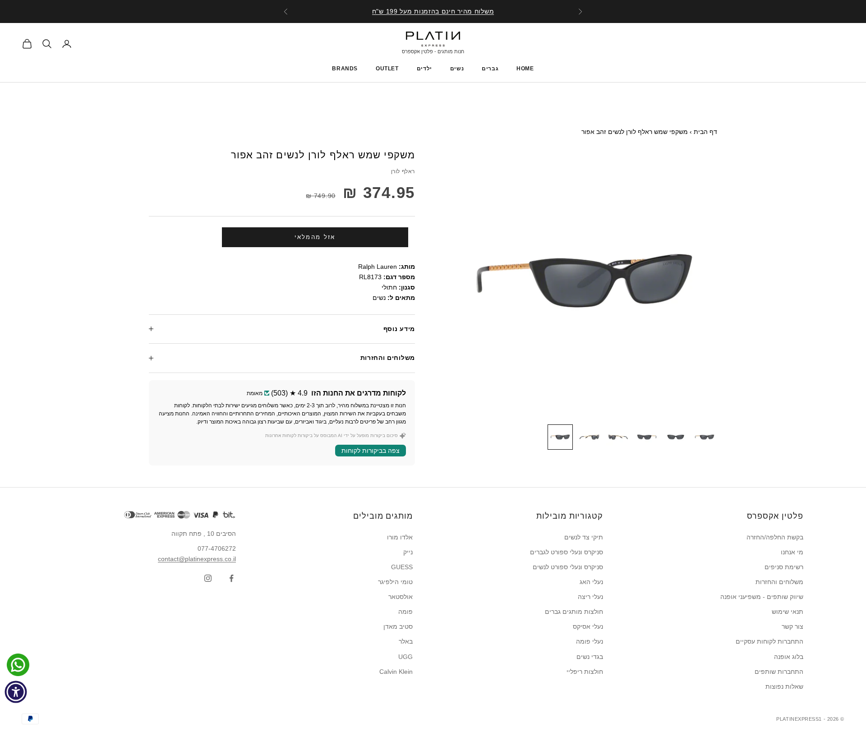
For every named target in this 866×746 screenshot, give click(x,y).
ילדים (424, 68)
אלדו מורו (400, 537)
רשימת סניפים (784, 567)
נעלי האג (591, 581)
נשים (457, 68)
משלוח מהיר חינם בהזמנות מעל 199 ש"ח (433, 11)
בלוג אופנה (788, 656)
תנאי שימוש (787, 611)
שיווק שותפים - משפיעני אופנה (761, 596)
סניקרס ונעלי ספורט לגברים (566, 552)
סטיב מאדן (398, 626)
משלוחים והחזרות (779, 581)
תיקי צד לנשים (583, 537)
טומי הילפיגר (395, 581)
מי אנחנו (792, 552)
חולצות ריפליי (585, 671)
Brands (345, 68)
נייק (408, 552)
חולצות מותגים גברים (574, 611)
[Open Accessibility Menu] (16, 692)
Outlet (387, 68)
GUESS (402, 567)
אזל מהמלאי (315, 237)
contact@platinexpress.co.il (197, 558)
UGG (405, 656)
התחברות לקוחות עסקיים (769, 641)
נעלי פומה (589, 641)
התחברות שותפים (779, 671)
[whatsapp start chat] (16, 664)
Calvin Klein (396, 671)
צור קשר (792, 626)
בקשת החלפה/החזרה (774, 537)
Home (525, 68)
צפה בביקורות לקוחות (370, 450)
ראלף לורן (403, 171)
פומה (405, 611)
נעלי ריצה (590, 596)
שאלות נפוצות (784, 686)
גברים (490, 68)
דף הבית (705, 131)
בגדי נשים (589, 656)
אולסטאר (400, 596)
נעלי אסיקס (588, 626)
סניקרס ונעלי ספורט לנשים (568, 567)
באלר (406, 641)
